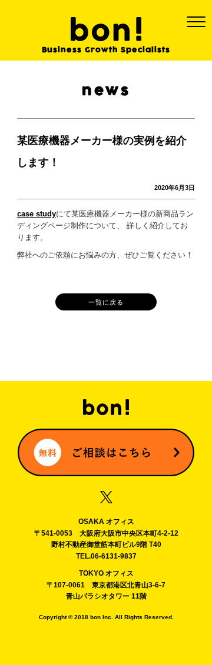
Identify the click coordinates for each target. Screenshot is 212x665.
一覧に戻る (106, 303)
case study (36, 213)
